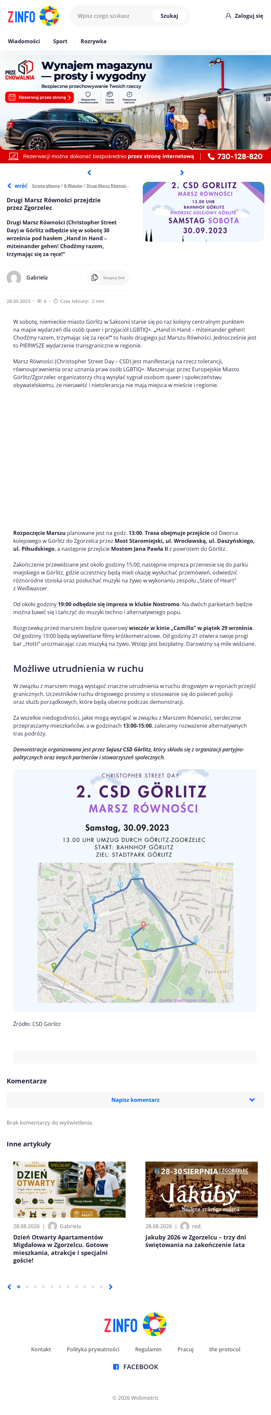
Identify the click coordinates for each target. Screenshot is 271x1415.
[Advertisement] (134, 459)
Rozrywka (94, 41)
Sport (60, 41)
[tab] (18, 1286)
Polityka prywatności (93, 1349)
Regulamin (148, 1349)
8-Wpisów (73, 185)
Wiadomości (24, 41)
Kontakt (41, 1349)
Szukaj (169, 15)
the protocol (224, 1349)
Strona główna (46, 185)
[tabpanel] (135, 109)
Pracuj (185, 1349)
